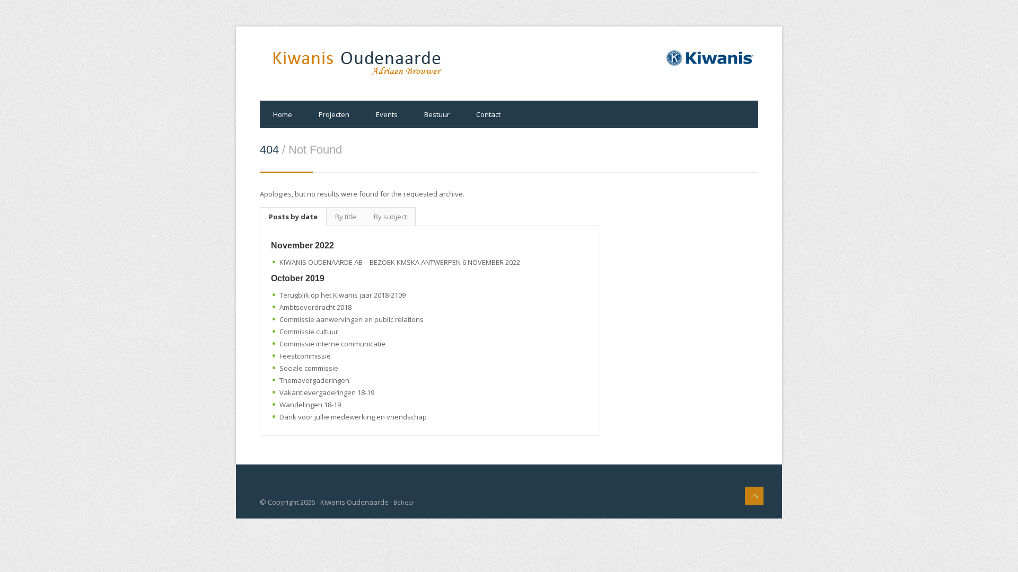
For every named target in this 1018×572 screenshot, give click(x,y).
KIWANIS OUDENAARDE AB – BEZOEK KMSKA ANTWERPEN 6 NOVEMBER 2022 (399, 262)
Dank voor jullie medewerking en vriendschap (353, 417)
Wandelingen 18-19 (310, 404)
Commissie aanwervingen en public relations (351, 319)
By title (345, 216)
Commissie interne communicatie (332, 343)
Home (282, 114)
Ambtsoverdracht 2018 (315, 307)
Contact (488, 114)
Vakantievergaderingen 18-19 (326, 392)
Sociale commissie (308, 368)
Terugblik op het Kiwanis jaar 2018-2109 (342, 295)
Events (387, 114)
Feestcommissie (305, 356)
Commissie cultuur (308, 331)
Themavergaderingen (314, 380)
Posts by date (293, 216)
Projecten (334, 114)
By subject (390, 216)
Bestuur (437, 114)
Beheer (404, 502)
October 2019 (297, 278)
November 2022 (302, 245)
